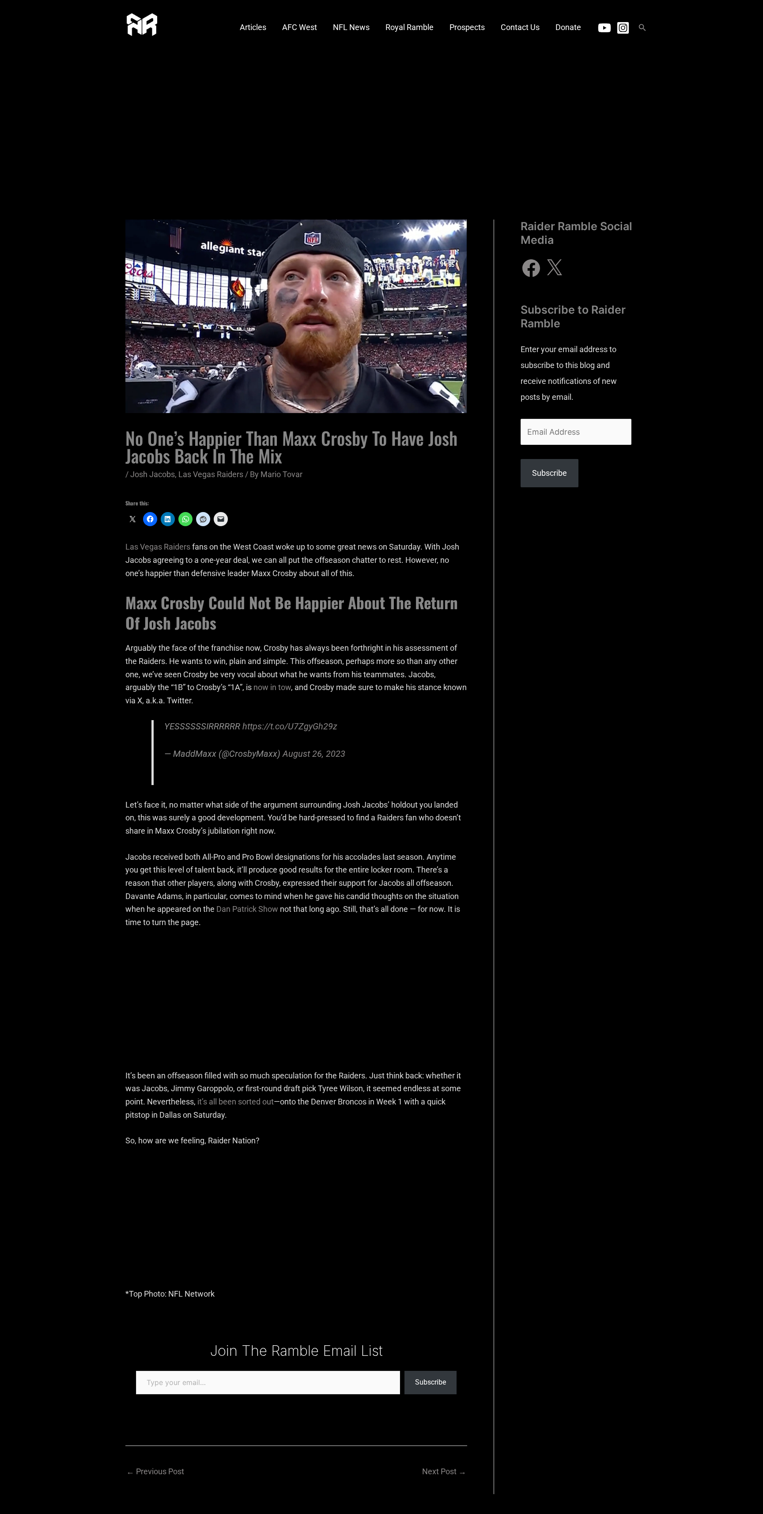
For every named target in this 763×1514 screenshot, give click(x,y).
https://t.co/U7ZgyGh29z (289, 726)
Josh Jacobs (152, 474)
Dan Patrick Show (247, 909)
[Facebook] (531, 268)
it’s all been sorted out (235, 1101)
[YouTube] (604, 27)
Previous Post (155, 1471)
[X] (554, 268)
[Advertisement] (381, 121)
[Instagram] (623, 27)
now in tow (272, 687)
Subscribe (430, 1382)
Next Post (444, 1471)
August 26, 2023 (314, 754)
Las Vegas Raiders (210, 474)
